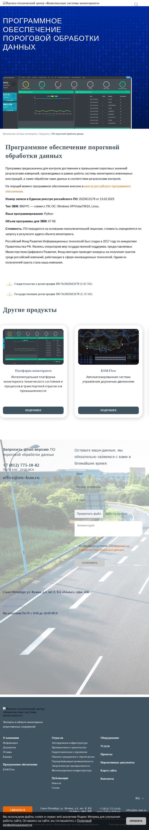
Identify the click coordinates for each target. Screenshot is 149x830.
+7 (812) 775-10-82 (21, 465)
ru (138, 798)
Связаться (17, 810)
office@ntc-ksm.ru (21, 477)
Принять (136, 821)
